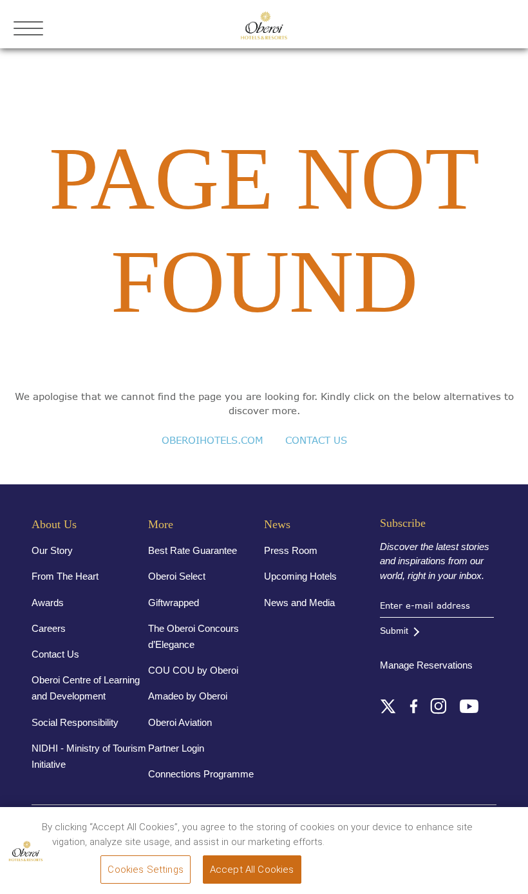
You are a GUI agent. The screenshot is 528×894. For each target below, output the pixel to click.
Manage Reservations (426, 665)
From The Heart (65, 576)
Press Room (290, 550)
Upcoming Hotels (300, 576)
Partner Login (176, 748)
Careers (49, 628)
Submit (394, 630)
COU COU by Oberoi (193, 670)
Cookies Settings (145, 869)
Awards (48, 602)
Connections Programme (201, 773)
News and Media (299, 602)
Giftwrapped (173, 602)
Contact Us (55, 654)
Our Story (52, 550)
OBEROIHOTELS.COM (212, 440)
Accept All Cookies (252, 869)
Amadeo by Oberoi (187, 695)
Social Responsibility (75, 722)
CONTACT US (316, 440)
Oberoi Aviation (180, 722)
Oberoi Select (176, 576)
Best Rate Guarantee (192, 550)
